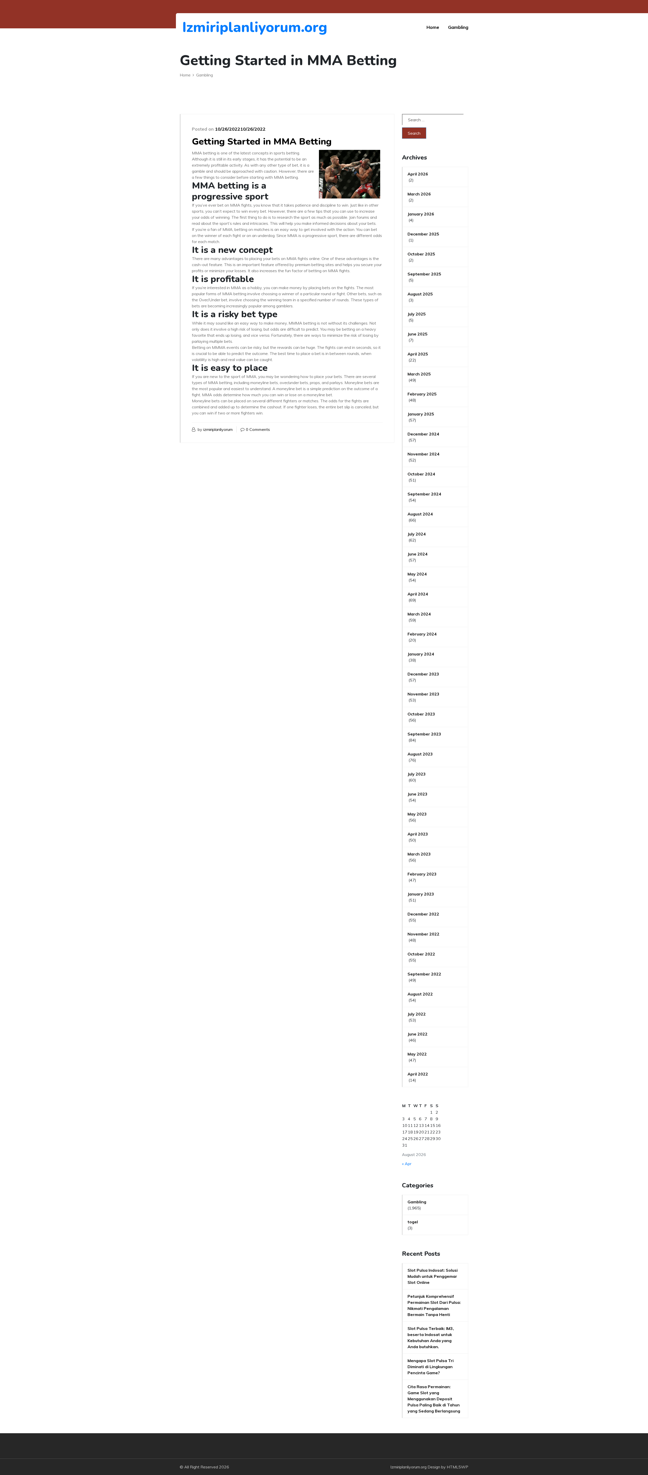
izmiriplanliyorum (218, 429)
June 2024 (418, 553)
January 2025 (421, 413)
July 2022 (417, 1013)
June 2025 (418, 333)
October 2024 (421, 473)
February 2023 (422, 873)
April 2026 (418, 173)
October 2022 (421, 953)
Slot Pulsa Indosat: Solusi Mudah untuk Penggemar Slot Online (433, 1276)
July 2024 (417, 533)
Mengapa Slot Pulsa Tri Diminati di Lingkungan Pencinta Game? (431, 1366)
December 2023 (423, 673)
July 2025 (417, 313)
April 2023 (418, 833)
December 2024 (423, 433)
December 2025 (423, 233)
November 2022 (423, 933)
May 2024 (417, 573)
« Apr (406, 1163)
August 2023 (420, 753)
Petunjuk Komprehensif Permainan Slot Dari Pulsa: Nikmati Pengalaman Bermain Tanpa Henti (434, 1305)
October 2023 (421, 713)
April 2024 (418, 593)
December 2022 (423, 913)
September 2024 (424, 493)
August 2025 (420, 293)
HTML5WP (457, 1466)
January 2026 (421, 213)
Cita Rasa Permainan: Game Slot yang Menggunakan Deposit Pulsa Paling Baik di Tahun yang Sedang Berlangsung (434, 1398)
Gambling (458, 27)
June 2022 (418, 1034)
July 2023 (417, 773)
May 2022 (417, 1054)
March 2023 (419, 853)
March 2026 (419, 193)
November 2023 (423, 693)
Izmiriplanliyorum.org (210, 27)
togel (413, 1221)
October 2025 (421, 253)
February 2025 (422, 393)
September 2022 (424, 973)
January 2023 (421, 893)
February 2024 (422, 633)
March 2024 (419, 613)
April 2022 (418, 1074)
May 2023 (417, 813)
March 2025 (419, 373)
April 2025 (418, 353)
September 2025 (424, 273)
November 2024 (423, 453)
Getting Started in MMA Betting (262, 141)
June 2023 (418, 793)
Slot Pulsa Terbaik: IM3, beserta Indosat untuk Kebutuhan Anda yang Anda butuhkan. (431, 1337)
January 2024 (421, 653)
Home (433, 27)
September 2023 (424, 733)
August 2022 (420, 993)
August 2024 (420, 513)
